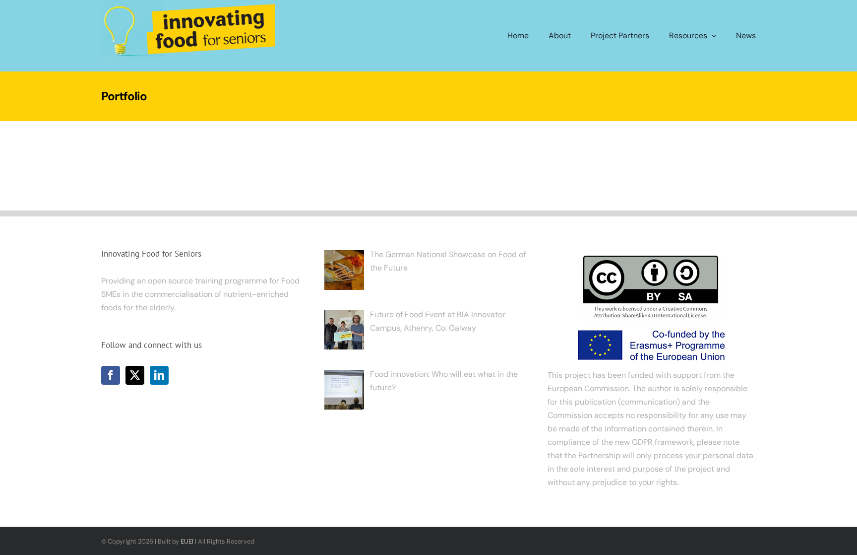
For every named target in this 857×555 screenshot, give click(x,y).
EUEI (187, 541)
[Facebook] (110, 375)
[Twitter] (134, 375)
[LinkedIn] (159, 375)
